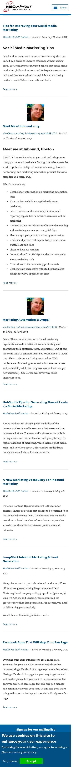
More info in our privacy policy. (19, 752)
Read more (10, 89)
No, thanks (10, 761)
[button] (60, 7)
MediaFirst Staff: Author (15, 37)
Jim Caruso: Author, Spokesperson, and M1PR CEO (30, 133)
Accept (31, 761)
